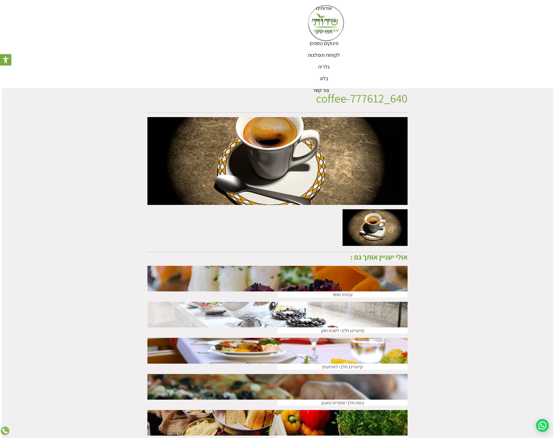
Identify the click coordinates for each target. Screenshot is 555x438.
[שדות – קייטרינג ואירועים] (326, 23)
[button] (5, 59)
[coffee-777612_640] (375, 244)
